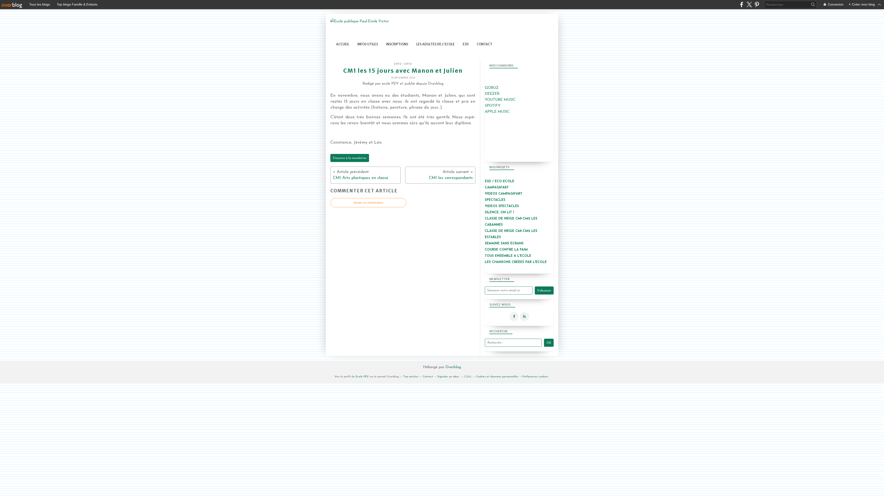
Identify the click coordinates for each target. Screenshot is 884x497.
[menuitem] (343, 44)
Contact (484, 44)
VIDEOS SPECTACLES (502, 206)
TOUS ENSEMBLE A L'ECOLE (508, 256)
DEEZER (492, 94)
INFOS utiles (367, 44)
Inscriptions (397, 44)
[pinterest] (757, 4)
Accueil (342, 44)
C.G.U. (467, 376)
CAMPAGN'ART (497, 187)
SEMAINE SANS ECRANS (504, 243)
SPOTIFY (492, 106)
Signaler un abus (448, 376)
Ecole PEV (362, 376)
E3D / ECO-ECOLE (499, 181)
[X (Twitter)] (749, 4)
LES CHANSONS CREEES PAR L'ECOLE (516, 262)
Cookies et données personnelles (497, 376)
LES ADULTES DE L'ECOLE (435, 44)
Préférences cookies (535, 376)
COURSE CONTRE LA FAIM (506, 249)
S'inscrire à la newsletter (349, 158)
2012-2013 (403, 63)
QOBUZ (492, 88)
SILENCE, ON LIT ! (500, 212)
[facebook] (741, 4)
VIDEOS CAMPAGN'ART (503, 194)
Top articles (410, 376)
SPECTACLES (495, 200)
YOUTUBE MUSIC (500, 100)
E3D (466, 44)
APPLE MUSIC (497, 112)
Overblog (453, 367)
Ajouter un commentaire (368, 202)
